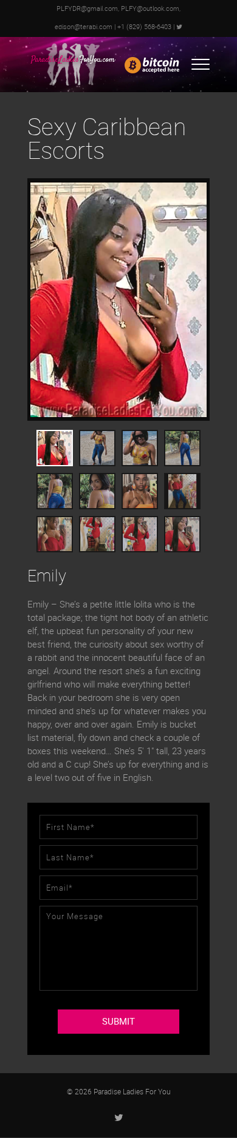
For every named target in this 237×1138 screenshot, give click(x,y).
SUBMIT (118, 1021)
